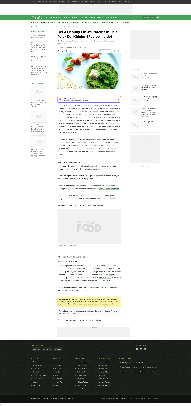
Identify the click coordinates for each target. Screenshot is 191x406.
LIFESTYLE (74, 2)
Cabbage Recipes (83, 382)
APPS (105, 2)
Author (62, 398)
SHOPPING (99, 2)
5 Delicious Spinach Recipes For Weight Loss (85, 205)
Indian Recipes (125, 359)
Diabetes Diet (37, 365)
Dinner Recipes (82, 362)
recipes (91, 311)
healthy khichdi (105, 278)
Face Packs (58, 379)
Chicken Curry (139, 362)
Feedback (54, 398)
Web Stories (84, 17)
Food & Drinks (85, 22)
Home (33, 27)
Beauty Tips (59, 382)
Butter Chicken (152, 367)
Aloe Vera (58, 362)
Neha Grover (61, 47)
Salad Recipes (81, 365)
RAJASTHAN (112, 2)
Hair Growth (58, 368)
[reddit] (70, 51)
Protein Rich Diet (70, 320)
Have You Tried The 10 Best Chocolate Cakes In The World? (149, 76)
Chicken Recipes (125, 362)
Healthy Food (37, 379)
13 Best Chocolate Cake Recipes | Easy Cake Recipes (149, 87)
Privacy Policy (35, 398)
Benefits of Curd (103, 372)
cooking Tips (55, 22)
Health (99, 17)
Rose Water (58, 365)
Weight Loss (36, 349)
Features (66, 17)
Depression (36, 372)
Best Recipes (125, 22)
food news (72, 311)
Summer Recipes (104, 362)
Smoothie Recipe (104, 382)
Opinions (65, 22)
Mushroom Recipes (83, 372)
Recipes (74, 17)
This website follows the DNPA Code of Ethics (113, 398)
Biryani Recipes (139, 367)
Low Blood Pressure (39, 375)
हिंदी (50, 2)
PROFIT (45, 2)
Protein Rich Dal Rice (86, 320)
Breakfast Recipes (140, 372)
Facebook (105, 311)
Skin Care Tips (103, 375)
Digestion (36, 382)
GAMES (92, 2)
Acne (56, 385)
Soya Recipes (81, 375)
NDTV (33, 2)
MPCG (120, 2)
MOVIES (55, 2)
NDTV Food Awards (111, 17)
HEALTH (81, 2)
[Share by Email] (115, 51)
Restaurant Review (107, 22)
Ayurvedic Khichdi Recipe (77, 257)
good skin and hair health (109, 189)
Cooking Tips (47, 349)
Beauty (56, 359)
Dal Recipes (80, 379)
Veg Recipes (80, 359)
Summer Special (104, 359)
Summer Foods (103, 365)
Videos (92, 17)
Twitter (63, 314)
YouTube (73, 314)
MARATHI (126, 2)
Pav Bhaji (152, 372)
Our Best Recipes (138, 70)
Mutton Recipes (125, 367)
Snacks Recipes (82, 389)
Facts (117, 22)
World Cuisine (74, 22)
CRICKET (61, 2)
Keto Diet (36, 368)
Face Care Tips (103, 379)
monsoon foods (54, 17)
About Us (45, 398)
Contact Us (70, 398)
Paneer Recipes (82, 368)
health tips (81, 311)
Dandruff (57, 375)
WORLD (39, 2)
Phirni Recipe (102, 385)
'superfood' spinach (65, 151)
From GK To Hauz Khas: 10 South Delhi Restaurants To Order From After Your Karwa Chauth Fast (149, 112)
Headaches (36, 385)
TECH (86, 2)
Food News (45, 22)
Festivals (95, 22)
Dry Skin (57, 372)
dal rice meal (104, 151)
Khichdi (99, 320)
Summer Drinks (103, 368)
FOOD (67, 2)
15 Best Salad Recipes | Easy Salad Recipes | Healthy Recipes (149, 99)
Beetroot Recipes (82, 385)
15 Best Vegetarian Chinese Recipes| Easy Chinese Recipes (149, 124)
